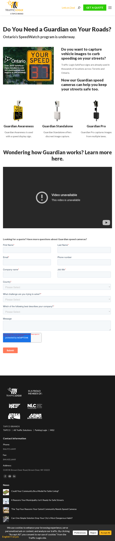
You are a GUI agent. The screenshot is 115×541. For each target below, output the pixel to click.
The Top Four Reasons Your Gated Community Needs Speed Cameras (44, 509)
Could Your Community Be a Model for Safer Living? (35, 491)
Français (14, 536)
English (6, 536)
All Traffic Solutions (22, 430)
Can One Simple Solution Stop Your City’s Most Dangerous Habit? (42, 518)
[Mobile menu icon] (110, 8)
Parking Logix (41, 430)
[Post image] (6, 492)
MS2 (52, 430)
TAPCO (6, 430)
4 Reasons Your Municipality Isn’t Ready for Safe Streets (37, 500)
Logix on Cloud (68, 7)
